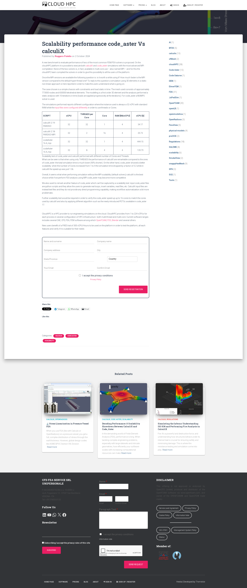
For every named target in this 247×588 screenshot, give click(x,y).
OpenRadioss (175, 119)
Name (103, 481)
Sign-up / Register (195, 5)
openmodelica (176, 114)
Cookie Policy (164, 515)
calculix (58, 336)
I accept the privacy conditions (97, 275)
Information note (105, 539)
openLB (172, 108)
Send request (136, 564)
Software (128, 5)
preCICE (172, 136)
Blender (115, 220)
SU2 (171, 174)
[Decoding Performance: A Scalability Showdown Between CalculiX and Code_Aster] (123, 398)
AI (170, 42)
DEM (171, 81)
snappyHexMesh (176, 163)
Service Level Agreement (168, 508)
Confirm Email (121, 503)
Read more (52, 447)
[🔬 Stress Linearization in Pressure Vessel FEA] (67, 398)
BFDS (171, 48)
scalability (49, 340)
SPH (171, 169)
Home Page (114, 5)
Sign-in (176, 5)
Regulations (174, 141)
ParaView (173, 125)
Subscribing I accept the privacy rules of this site (67, 543)
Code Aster (72, 336)
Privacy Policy (95, 279)
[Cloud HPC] (59, 5)
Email (102, 494)
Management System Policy (185, 530)
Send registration (133, 289)
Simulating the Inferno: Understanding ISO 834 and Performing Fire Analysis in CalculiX (179, 426)
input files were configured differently (71, 107)
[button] (133, 5)
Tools (171, 180)
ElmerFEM (174, 86)
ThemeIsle (200, 582)
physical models (177, 130)
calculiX (89, 66)
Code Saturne (175, 75)
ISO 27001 (163, 530)
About (163, 5)
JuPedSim (174, 97)
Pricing (142, 5)
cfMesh (172, 59)
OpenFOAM (101, 220)
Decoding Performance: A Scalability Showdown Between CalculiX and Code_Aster (121, 426)
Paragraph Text (108, 509)
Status (162, 537)
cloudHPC (173, 64)
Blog (153, 5)
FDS (109, 220)
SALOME (173, 147)
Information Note (182, 515)
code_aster (102, 66)
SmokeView (174, 158)
